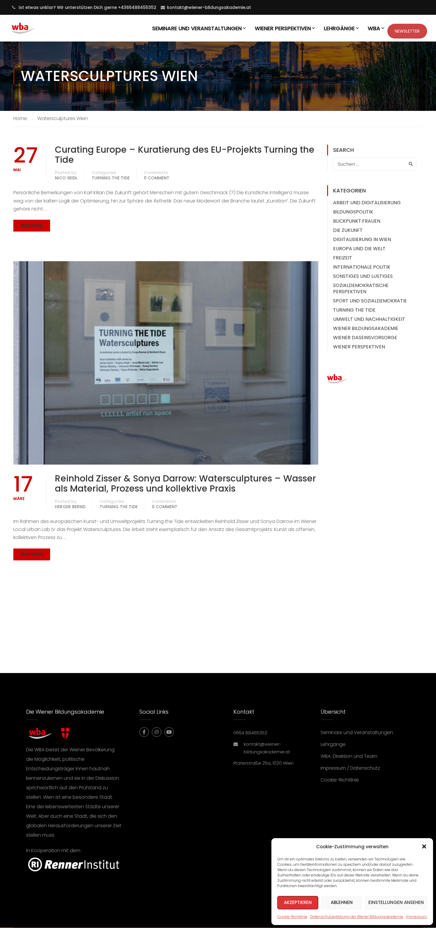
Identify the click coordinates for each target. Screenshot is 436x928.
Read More (32, 225)
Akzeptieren (298, 902)
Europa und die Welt (359, 248)
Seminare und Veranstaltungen (197, 28)
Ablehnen (342, 902)
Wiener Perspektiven (283, 28)
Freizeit (342, 257)
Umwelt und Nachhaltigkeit (369, 319)
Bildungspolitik (353, 211)
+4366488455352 (136, 7)
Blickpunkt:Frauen (356, 221)
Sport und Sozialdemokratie (370, 300)
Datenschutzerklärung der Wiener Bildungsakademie (356, 916)
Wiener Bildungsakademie (365, 328)
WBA (374, 28)
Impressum (416, 916)
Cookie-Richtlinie (292, 916)
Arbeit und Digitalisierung (367, 202)
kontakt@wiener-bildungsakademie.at (209, 7)
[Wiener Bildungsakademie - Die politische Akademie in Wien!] (31, 31)
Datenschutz (365, 768)
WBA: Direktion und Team (349, 756)
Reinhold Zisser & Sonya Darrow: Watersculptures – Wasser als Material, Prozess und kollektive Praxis (185, 483)
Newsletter (407, 31)
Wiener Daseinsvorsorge (365, 337)
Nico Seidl (66, 178)
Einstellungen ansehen (396, 902)
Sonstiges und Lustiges (363, 276)
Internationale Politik (361, 267)
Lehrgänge (339, 28)
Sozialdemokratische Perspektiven (361, 288)
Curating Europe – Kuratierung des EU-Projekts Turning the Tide (184, 155)
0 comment (156, 178)
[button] (424, 846)
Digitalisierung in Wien (362, 239)
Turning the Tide (111, 178)
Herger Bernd (70, 506)
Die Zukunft (348, 230)
